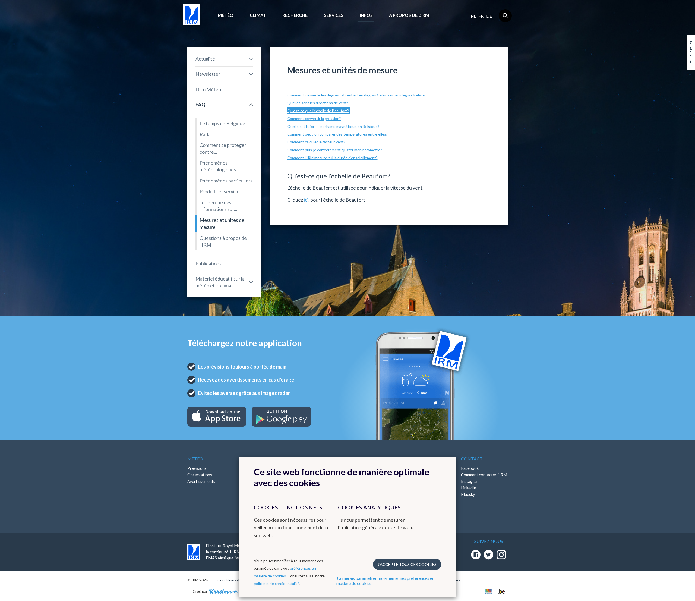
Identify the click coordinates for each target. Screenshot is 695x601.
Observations (199, 474)
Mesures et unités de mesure (222, 223)
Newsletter (207, 74)
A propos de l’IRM (409, 15)
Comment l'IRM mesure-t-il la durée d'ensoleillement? (332, 157)
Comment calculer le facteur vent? (316, 142)
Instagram (470, 481)
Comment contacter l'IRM (484, 474)
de (489, 16)
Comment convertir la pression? (314, 118)
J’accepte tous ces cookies (407, 564)
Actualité (205, 59)
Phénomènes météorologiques (218, 166)
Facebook (470, 468)
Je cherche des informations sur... (218, 205)
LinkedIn (468, 487)
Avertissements (201, 481)
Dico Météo (208, 89)
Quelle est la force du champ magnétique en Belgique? (333, 126)
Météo (225, 15)
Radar (206, 134)
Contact (472, 458)
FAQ (200, 105)
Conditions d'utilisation (237, 580)
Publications (208, 263)
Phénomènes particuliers (226, 181)
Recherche (295, 15)
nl (473, 16)
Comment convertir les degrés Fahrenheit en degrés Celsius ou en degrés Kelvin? (356, 95)
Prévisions (197, 468)
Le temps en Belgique (222, 123)
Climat (258, 15)
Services (333, 15)
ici (306, 200)
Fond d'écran (691, 52)
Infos (366, 15)
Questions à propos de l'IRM (223, 241)
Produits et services (221, 191)
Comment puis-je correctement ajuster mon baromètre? (334, 149)
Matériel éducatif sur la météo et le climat (220, 282)
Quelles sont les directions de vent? (317, 102)
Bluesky (468, 494)
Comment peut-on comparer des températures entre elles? (337, 134)
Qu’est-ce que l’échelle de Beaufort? (318, 110)
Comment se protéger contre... (223, 148)
